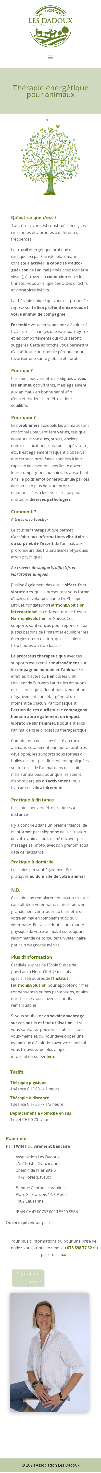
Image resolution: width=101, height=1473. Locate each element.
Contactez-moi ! (28, 1277)
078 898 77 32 (80, 1247)
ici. (63, 1254)
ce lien (47, 1056)
